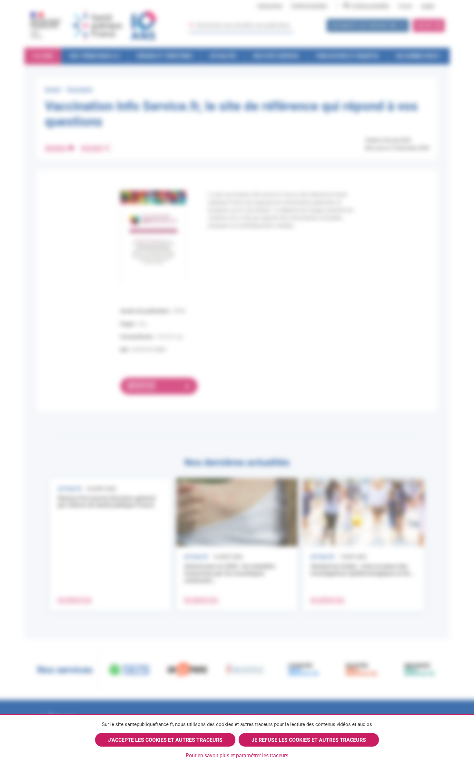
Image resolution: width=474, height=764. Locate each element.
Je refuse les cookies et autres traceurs (309, 739)
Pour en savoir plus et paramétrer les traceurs (237, 755)
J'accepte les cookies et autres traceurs (165, 739)
